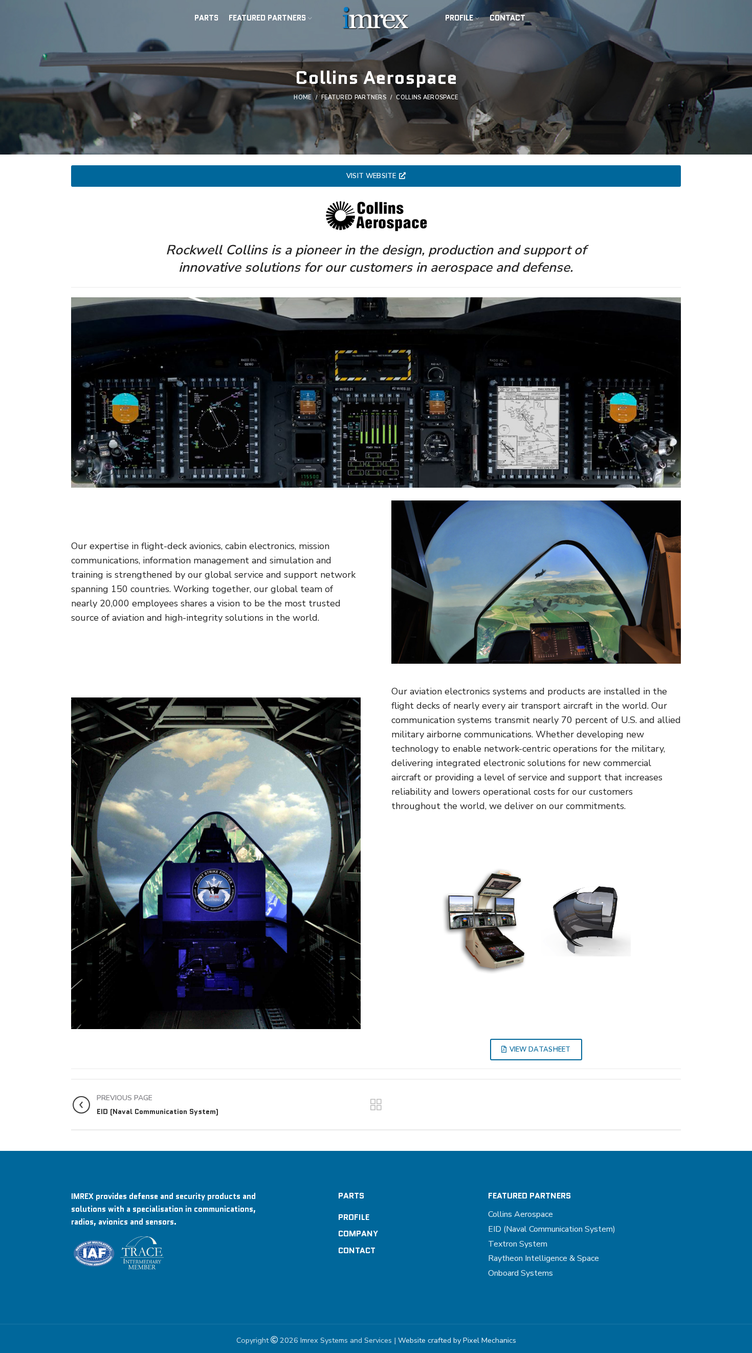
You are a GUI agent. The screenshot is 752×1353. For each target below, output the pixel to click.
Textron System (517, 1244)
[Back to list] (376, 1104)
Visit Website (371, 176)
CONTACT (356, 1250)
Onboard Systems (520, 1273)
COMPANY (358, 1233)
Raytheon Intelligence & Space (543, 1258)
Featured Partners (353, 97)
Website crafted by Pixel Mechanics (457, 1340)
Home (302, 97)
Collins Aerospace (520, 1214)
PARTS (351, 1196)
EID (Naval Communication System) (551, 1229)
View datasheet (540, 1049)
